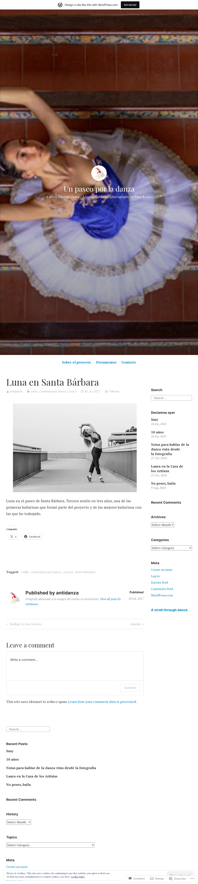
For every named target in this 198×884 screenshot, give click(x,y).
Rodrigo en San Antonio (23, 624)
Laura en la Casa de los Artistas (167, 468)
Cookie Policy (78, 876)
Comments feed (162, 589)
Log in (155, 576)
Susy (154, 419)
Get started (130, 4)
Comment (130, 687)
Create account (161, 569)
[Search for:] (171, 397)
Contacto (128, 362)
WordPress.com (162, 595)
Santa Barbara (85, 572)
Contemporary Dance (52, 391)
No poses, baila (163, 483)
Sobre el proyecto (76, 362)
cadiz (34, 391)
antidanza (16, 391)
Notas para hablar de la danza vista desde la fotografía (170, 449)
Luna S (72, 391)
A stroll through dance (169, 610)
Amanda (135, 624)
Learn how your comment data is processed (102, 701)
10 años (157, 432)
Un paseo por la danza (99, 188)
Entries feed (159, 582)
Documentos (106, 362)
